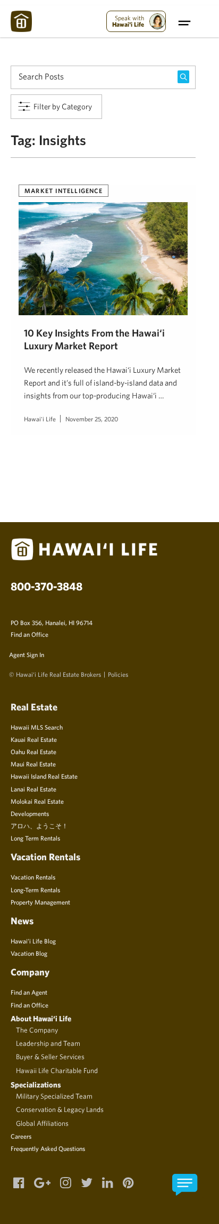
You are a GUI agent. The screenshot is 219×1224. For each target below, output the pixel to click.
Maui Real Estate (33, 763)
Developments (30, 813)
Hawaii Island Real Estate (44, 776)
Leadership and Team (48, 1043)
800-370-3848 (46, 586)
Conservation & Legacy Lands (60, 1109)
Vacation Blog (29, 953)
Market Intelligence (63, 190)
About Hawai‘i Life (41, 1018)
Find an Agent (29, 992)
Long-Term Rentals (35, 889)
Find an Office (29, 634)
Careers (21, 1136)
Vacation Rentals (33, 877)
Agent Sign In (26, 654)
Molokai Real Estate (37, 801)
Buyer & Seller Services (50, 1056)
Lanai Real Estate (33, 789)
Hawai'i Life (40, 418)
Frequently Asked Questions (48, 1148)
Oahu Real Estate (33, 751)
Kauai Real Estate (34, 739)
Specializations (36, 1084)
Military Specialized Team (54, 1096)
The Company (37, 1030)
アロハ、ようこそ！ (39, 825)
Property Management (40, 902)
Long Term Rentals (35, 838)
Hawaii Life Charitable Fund (57, 1070)
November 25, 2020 (91, 418)
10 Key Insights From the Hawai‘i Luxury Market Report (94, 339)
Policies (118, 674)
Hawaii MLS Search (37, 727)
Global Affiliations (42, 1123)
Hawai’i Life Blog (33, 941)
